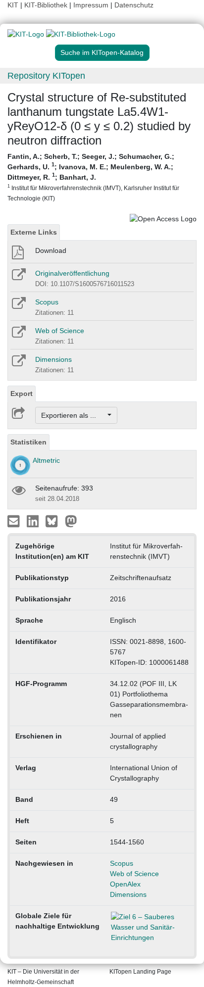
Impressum (90, 5)
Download (50, 250)
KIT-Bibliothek (46, 5)
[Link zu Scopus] (18, 306)
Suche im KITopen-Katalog (102, 52)
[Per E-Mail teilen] (14, 521)
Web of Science (59, 331)
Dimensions (53, 359)
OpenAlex (125, 884)
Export (21, 393)
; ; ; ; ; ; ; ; (93, 176)
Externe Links (33, 232)
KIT (12, 5)
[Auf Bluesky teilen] (54, 521)
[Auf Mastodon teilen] (71, 521)
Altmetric (46, 460)
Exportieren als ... (73, 415)
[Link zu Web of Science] (18, 335)
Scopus (46, 302)
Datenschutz (133, 5)
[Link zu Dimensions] (18, 364)
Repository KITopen (46, 76)
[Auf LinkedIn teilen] (34, 521)
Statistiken (28, 442)
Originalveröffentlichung (72, 273)
